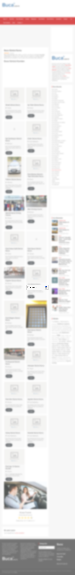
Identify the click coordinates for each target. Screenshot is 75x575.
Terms (47, 289)
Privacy (45, 289)
